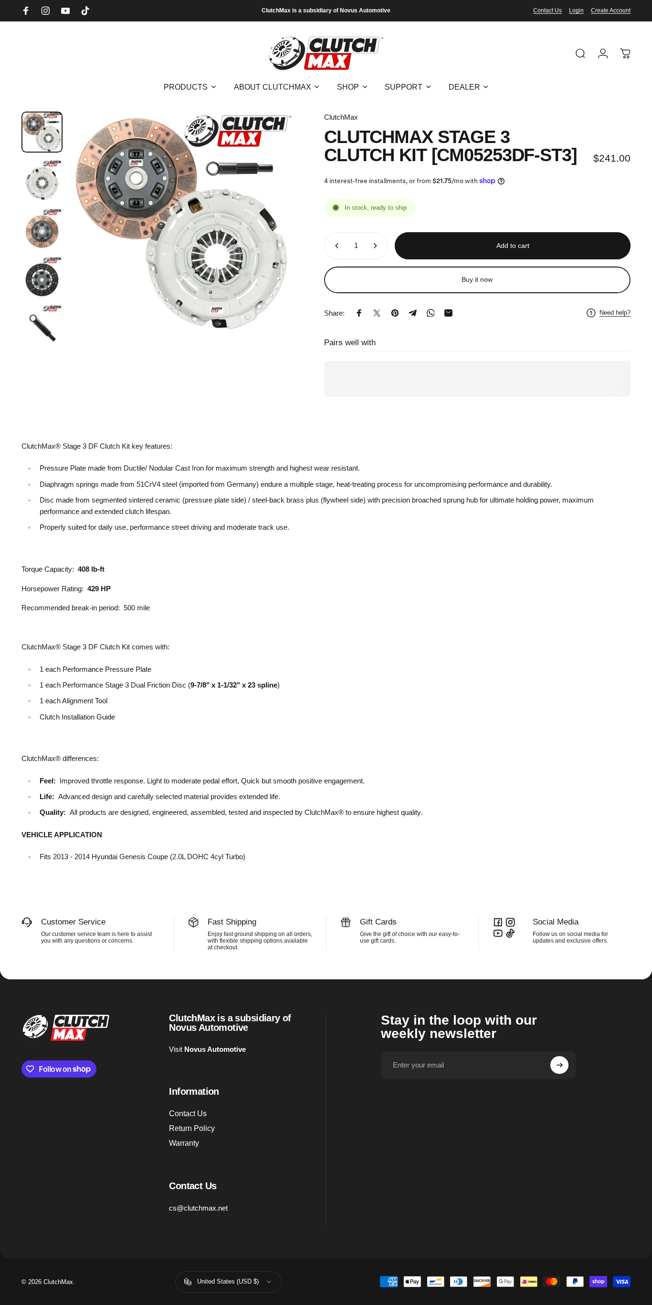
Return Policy (192, 1128)
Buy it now (477, 279)
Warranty (184, 1143)
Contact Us (547, 10)
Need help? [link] (615, 312)
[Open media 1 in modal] (181, 223)
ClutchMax (341, 117)
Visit (207, 1049)
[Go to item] (42, 132)
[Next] (270, 239)
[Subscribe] (559, 1065)
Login (576, 10)
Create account (611, 10)
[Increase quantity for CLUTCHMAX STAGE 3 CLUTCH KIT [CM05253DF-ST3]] (377, 245)
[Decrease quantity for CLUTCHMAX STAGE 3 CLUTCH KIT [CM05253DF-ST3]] (335, 245)
